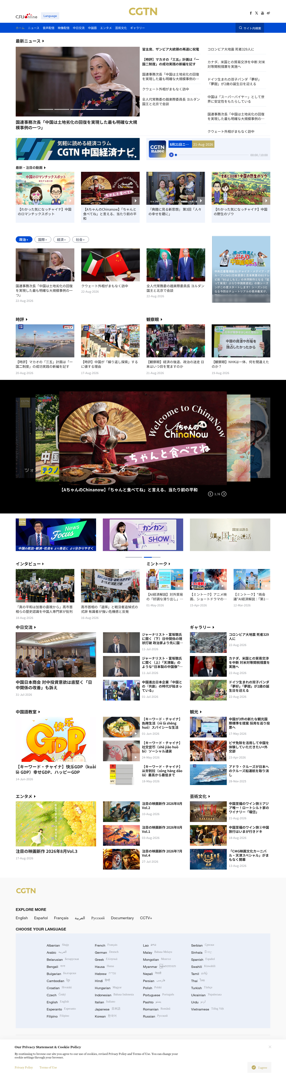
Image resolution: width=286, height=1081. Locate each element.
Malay (157, 952)
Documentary (122, 917)
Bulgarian (61, 974)
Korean (106, 1016)
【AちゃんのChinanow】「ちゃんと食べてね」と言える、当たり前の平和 (110, 214)
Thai (198, 981)
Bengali (56, 967)
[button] (45, 109)
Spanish (203, 959)
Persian (154, 981)
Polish (152, 988)
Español (41, 917)
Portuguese (158, 995)
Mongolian (157, 959)
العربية (80, 917)
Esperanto (61, 1009)
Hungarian (108, 988)
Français (61, 917)
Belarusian (63, 959)
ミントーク (156, 564)
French (106, 945)
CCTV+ (146, 917)
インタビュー (28, 564)
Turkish (201, 988)
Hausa (104, 967)
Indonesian (114, 995)
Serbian (202, 945)
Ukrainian (206, 995)
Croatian (59, 988)
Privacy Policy (24, 1067)
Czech (56, 995)
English (22, 917)
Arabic (57, 952)
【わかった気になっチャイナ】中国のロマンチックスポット (44, 211)
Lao (149, 945)
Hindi (102, 981)
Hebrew (105, 974)
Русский (98, 917)
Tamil (199, 974)
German (107, 952)
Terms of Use (48, 1067)
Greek (106, 959)
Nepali (152, 974)
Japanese (107, 1009)
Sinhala (201, 952)
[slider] (176, 155)
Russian (155, 1016)
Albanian (58, 945)
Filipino (58, 1016)
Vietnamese (207, 1009)
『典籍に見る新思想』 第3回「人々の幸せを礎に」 (174, 211)
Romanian (156, 1009)
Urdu (198, 1002)
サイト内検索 (252, 28)
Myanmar (159, 967)
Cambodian (58, 981)
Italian (105, 1002)
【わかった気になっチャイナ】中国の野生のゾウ (240, 211)
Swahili (203, 967)
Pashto (152, 1002)
